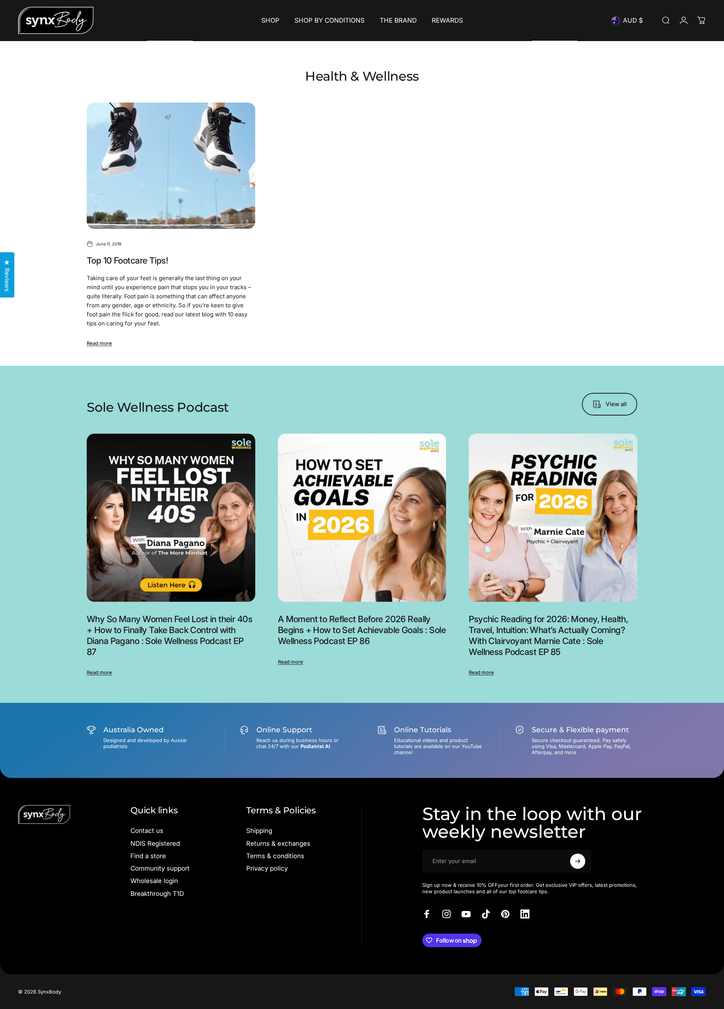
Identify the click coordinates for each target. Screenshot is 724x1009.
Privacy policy (267, 868)
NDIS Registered (155, 843)
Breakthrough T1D (157, 893)
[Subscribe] (577, 861)
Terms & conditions (275, 856)
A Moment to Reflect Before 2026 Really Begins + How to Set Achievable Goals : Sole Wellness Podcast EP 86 (362, 630)
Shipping (259, 830)
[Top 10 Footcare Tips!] (171, 166)
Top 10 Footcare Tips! (127, 260)
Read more (99, 343)
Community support (160, 868)
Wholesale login (154, 881)
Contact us (146, 830)
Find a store (148, 856)
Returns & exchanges (278, 843)
